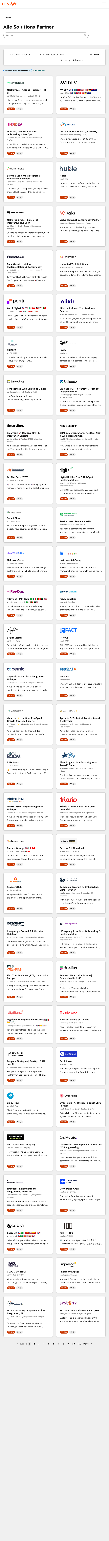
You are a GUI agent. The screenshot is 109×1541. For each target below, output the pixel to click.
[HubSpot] (9, 4)
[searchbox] (46, 35)
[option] (18, 54)
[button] (29, 70)
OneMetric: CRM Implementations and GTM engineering (81, 1146)
